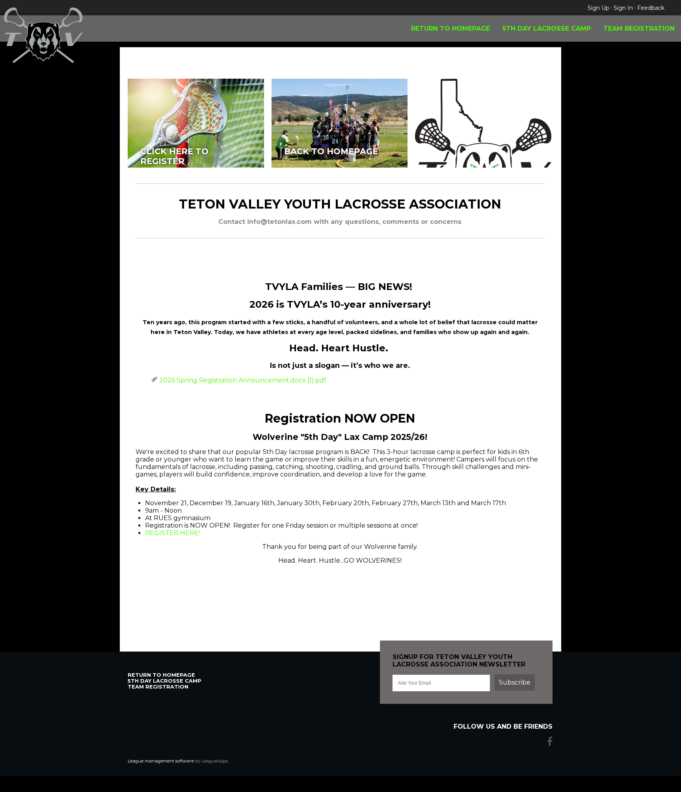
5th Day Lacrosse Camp (546, 28)
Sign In (623, 7)
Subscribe (514, 682)
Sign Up (598, 7)
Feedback (650, 7)
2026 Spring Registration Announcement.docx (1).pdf (242, 380)
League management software (161, 761)
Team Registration (639, 28)
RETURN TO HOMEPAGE (450, 28)
